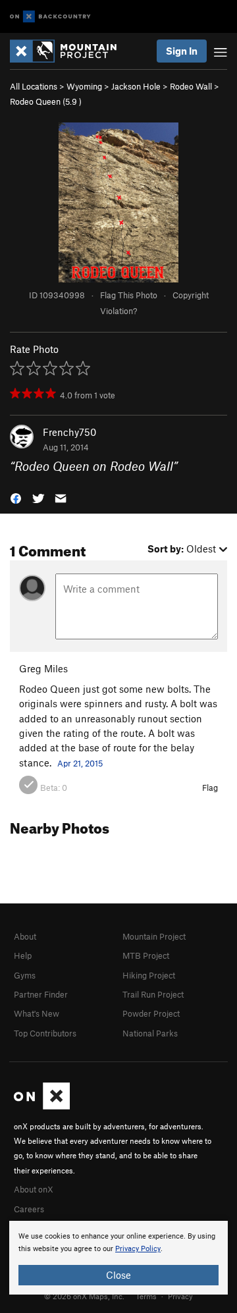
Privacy (180, 1295)
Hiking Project (148, 975)
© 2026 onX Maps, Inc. (84, 1295)
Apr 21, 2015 (80, 763)
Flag (210, 787)
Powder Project (151, 1013)
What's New (36, 1013)
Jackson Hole (136, 86)
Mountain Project (154, 936)
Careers (29, 1209)
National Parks (150, 1033)
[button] (16, 496)
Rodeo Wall (191, 86)
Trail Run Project (153, 994)
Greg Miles (43, 668)
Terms (146, 1295)
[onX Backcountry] (50, 17)
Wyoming (84, 86)
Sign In (182, 51)
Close (118, 1275)
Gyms (25, 975)
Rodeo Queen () (46, 101)
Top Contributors (45, 1033)
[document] (118, 1257)
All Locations (33, 86)
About (25, 936)
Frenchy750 (69, 432)
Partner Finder (41, 994)
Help (23, 955)
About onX (33, 1189)
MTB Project (145, 955)
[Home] (70, 51)
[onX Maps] (42, 1106)
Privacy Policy (138, 1249)
